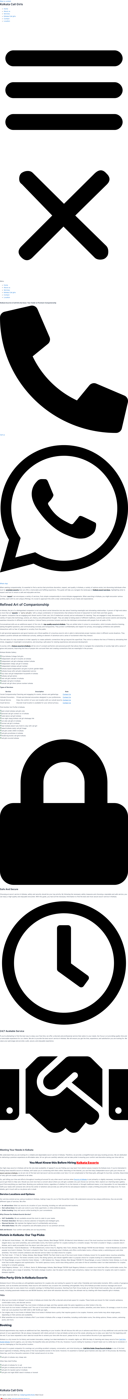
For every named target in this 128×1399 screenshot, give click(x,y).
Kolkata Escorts (87, 1162)
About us (7, 11)
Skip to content (5, 1)
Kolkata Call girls (10, 16)
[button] (64, 153)
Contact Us (67, 694)
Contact (6, 19)
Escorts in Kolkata (80, 1179)
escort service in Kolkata (9, 1173)
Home (6, 9)
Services (7, 14)
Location (7, 21)
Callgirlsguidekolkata (27, 1395)
